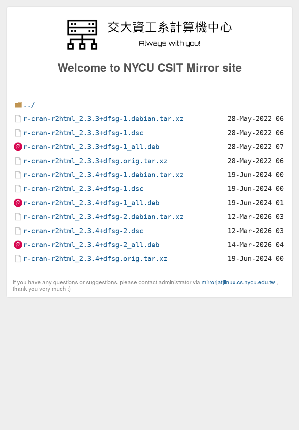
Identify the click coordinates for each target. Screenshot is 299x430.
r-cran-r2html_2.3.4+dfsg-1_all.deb (91, 203)
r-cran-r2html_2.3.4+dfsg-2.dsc (83, 231)
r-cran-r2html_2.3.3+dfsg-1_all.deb (91, 146)
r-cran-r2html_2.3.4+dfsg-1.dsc (83, 188)
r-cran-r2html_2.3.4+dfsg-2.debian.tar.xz (103, 216)
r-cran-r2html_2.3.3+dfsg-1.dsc (83, 133)
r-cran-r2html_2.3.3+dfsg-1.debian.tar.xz (103, 118)
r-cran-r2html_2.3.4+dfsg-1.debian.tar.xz (103, 175)
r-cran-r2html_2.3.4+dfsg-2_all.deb (91, 245)
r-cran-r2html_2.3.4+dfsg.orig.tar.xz (95, 258)
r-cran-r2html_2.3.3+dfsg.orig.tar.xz (95, 161)
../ (29, 105)
